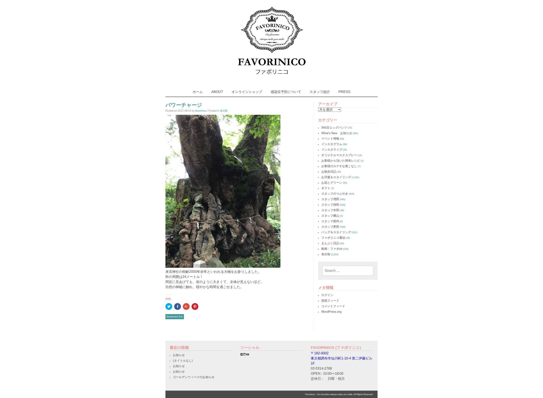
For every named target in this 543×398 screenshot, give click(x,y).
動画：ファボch (331, 248)
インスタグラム (331, 144)
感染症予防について (286, 92)
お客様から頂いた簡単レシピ (340, 160)
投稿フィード (330, 300)
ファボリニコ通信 (333, 237)
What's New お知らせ (336, 133)
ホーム (198, 92)
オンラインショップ (247, 92)
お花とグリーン (331, 182)
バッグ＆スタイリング (336, 232)
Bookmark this (175, 316)
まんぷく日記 (330, 243)
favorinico (201, 110)
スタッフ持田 (330, 204)
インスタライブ (331, 149)
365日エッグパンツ (334, 127)
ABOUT (217, 92)
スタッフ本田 (330, 210)
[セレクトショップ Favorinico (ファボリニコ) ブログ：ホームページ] (271, 78)
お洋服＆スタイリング (336, 177)
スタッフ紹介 (320, 92)
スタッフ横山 (330, 215)
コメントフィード (333, 306)
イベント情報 (330, 138)
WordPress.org (331, 311)
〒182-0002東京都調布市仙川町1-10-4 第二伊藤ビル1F (341, 358)
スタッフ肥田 (330, 226)
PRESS (344, 92)
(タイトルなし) (183, 360)
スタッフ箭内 (330, 221)
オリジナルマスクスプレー (339, 155)
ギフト (325, 188)
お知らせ (179, 355)
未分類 (224, 110)
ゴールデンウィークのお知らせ (193, 377)
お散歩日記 (328, 171)
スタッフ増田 (330, 199)
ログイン (327, 295)
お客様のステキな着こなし (339, 166)
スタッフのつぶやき (334, 193)
